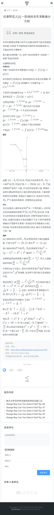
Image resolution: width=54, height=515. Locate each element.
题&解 (15, 10)
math (19, 370)
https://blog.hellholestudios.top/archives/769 (29, 350)
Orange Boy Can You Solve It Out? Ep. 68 (25, 404)
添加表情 (10, 450)
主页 (8, 10)
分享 (27, 381)
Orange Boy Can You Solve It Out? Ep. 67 (25, 407)
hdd (11, 370)
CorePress (15, 509)
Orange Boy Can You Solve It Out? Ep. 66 (25, 411)
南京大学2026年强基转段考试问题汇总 (24, 401)
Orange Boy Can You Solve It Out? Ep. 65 (25, 414)
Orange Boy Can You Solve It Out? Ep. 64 (25, 417)
